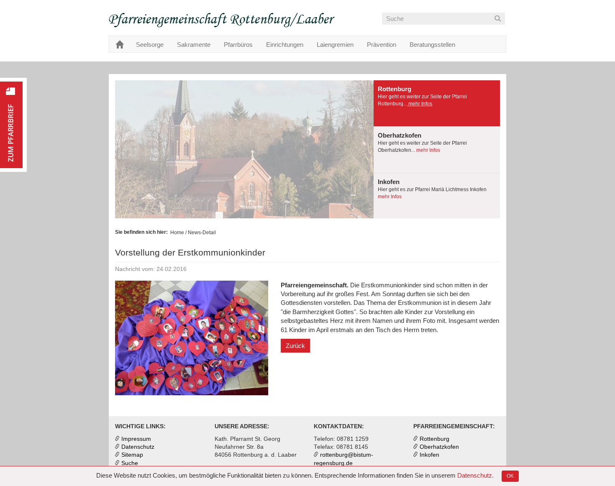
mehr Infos (419, 104)
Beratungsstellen (432, 44)
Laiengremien (335, 44)
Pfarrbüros (238, 44)
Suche (129, 463)
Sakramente (193, 44)
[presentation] (437, 103)
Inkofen (429, 455)
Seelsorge (150, 44)
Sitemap (132, 455)
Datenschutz (474, 475)
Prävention (381, 44)
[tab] (437, 103)
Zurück (295, 345)
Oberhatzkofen (439, 447)
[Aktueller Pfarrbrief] (13, 125)
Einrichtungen (284, 44)
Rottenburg (434, 439)
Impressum (136, 439)
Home (177, 232)
